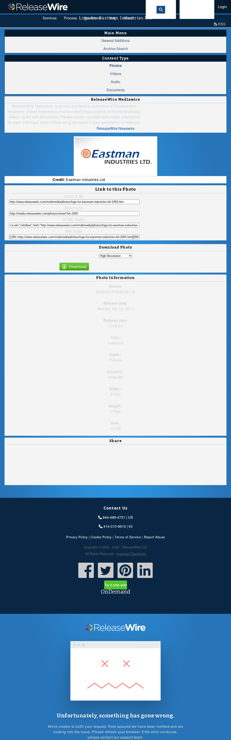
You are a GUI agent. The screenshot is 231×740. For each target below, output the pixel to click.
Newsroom (93, 18)
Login (222, 6)
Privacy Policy (77, 536)
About (128, 18)
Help (112, 18)
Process (70, 18)
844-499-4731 (114, 517)
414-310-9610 (114, 526)
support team (131, 737)
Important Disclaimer (131, 553)
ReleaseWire (38, 6)
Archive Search (115, 48)
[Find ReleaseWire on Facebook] (86, 578)
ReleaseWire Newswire (115, 128)
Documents (115, 89)
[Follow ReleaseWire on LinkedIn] (145, 578)
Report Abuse (154, 536)
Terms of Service (128, 536)
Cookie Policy (101, 536)
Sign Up (196, 9)
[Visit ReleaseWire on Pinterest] (125, 578)
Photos (115, 65)
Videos (115, 73)
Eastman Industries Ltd (115, 291)
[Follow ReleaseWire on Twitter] (105, 578)
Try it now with (115, 588)
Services (50, 18)
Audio (115, 81)
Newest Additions (116, 40)
